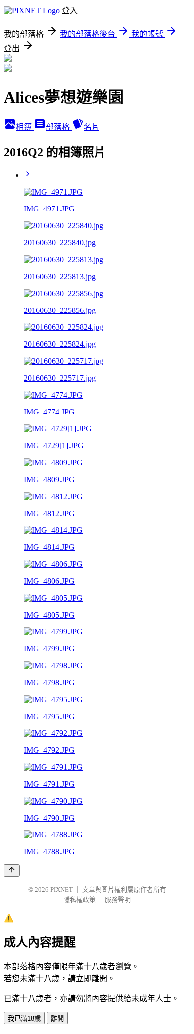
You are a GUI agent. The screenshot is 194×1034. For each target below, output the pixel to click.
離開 (57, 1018)
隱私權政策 (79, 899)
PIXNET (61, 889)
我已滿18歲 (24, 1018)
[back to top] (12, 870)
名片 (91, 127)
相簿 (25, 127)
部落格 (59, 127)
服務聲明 (118, 899)
